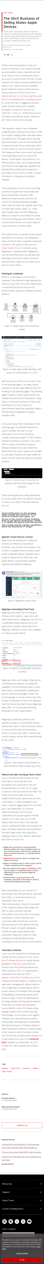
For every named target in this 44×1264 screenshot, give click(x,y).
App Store (22, 963)
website (20, 907)
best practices (14, 847)
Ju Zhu (37, 766)
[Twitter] (17, 1221)
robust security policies (19, 877)
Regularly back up (11, 858)
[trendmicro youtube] (29, 1221)
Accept (22, 1260)
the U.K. (16, 96)
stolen (21, 120)
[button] (22, 1125)
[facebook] (10, 1221)
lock (13, 819)
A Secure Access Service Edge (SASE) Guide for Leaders (21, 1152)
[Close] (41, 1236)
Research (26, 1068)
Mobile (35, 1068)
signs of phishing (28, 868)
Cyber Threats (7, 1071)
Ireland (5, 96)
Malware (5, 1068)
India (25, 96)
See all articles (7, 1164)
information (7, 781)
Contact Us (22, 1125)
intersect (15, 68)
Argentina (32, 96)
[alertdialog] (22, 1248)
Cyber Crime (15, 1068)
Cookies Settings (22, 1253)
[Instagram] (23, 1221)
